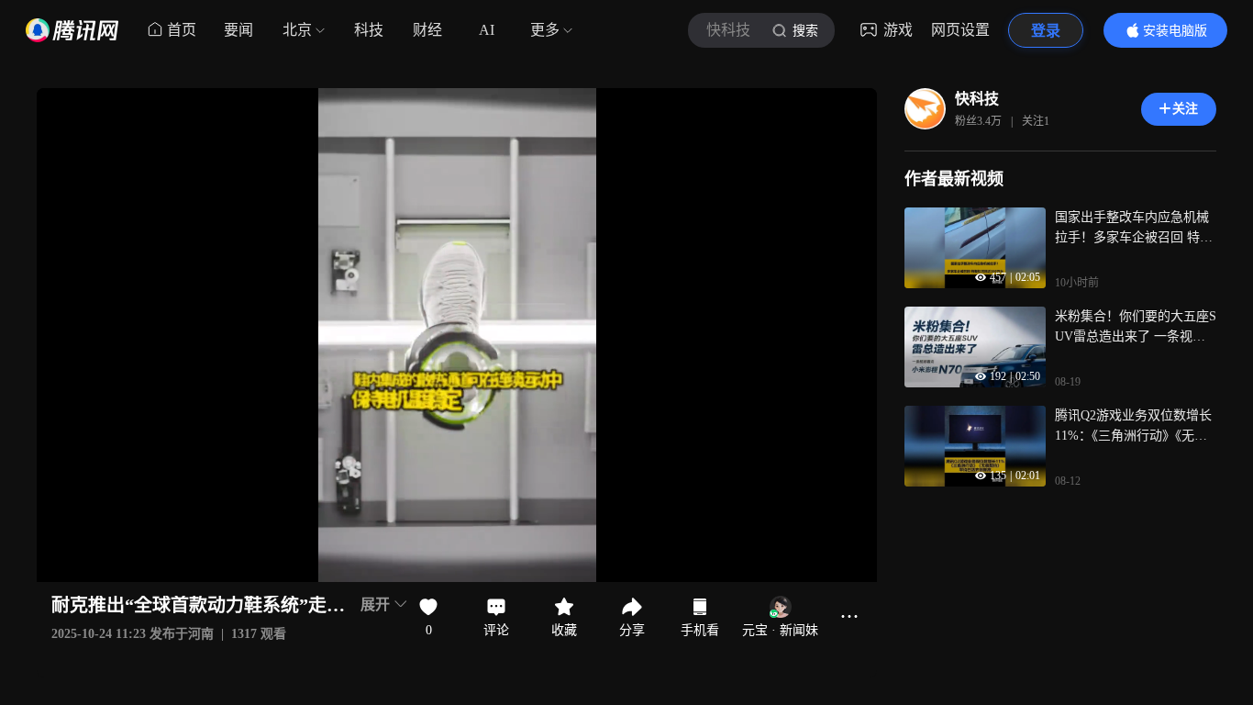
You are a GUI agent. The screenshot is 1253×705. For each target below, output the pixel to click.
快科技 (977, 98)
